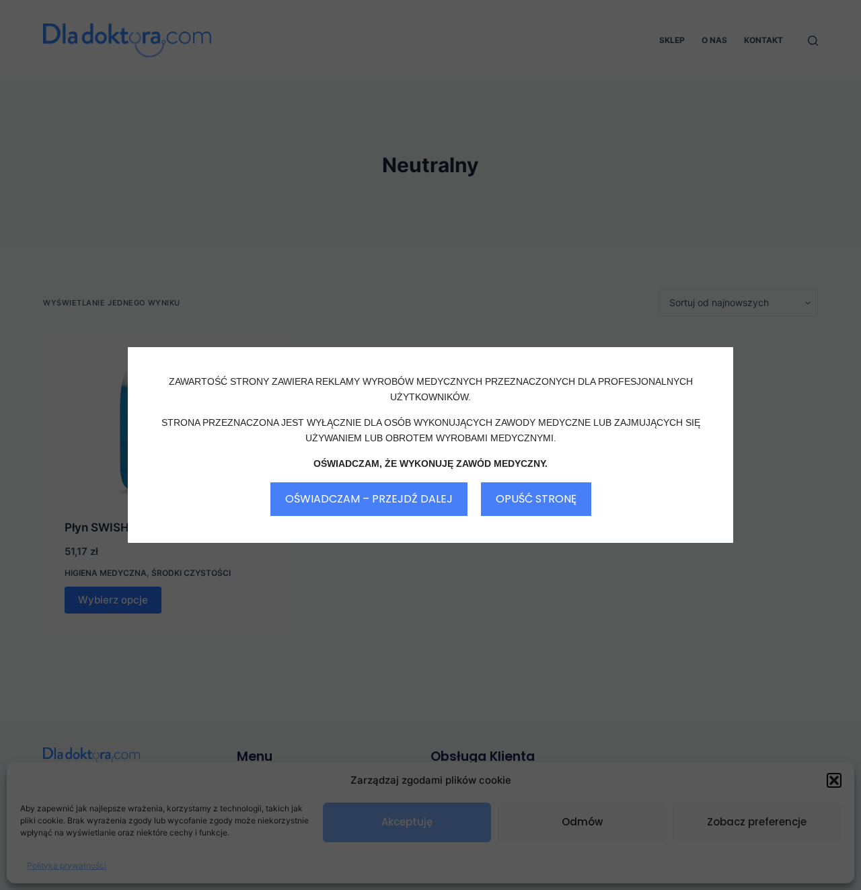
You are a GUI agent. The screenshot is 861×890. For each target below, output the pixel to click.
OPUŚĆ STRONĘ (536, 499)
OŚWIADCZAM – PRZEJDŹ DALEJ (369, 499)
